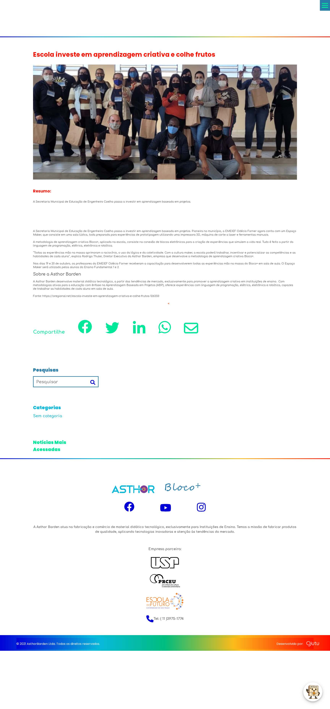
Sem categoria (47, 416)
